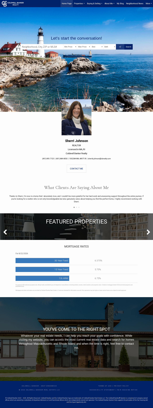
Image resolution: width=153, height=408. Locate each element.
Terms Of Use (105, 386)
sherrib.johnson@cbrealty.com (99, 159)
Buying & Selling (95, 4)
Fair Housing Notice (127, 390)
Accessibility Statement (102, 390)
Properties (79, 4)
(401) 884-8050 (61, 159)
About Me (110, 4)
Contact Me (76, 168)
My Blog (120, 3)
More (149, 4)
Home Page (67, 3)
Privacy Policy (121, 386)
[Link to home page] (14, 3)
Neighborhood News (134, 3)
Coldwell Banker (30, 386)
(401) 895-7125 (48, 159)
